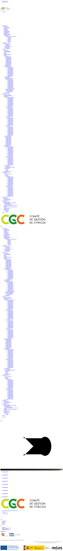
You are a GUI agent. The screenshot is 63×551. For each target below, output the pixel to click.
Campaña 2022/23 (8, 60)
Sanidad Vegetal (7, 165)
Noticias (3, 523)
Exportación (7, 44)
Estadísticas (6, 96)
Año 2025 (9, 240)
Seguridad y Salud (6, 93)
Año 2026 (9, 37)
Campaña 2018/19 (8, 63)
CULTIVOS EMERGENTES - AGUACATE (11, 205)
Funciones (5, 231)
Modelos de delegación (7, 33)
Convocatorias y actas (5, 172)
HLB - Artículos (10, 91)
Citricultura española (7, 43)
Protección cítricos (7, 77)
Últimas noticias (6, 200)
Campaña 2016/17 (8, 65)
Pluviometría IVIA (8, 76)
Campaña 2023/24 (8, 59)
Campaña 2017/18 (8, 64)
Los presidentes (6, 29)
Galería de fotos (6, 198)
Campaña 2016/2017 (11, 88)
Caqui (7, 169)
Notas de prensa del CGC (8, 199)
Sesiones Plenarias (8, 173)
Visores (7, 211)
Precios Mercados (7, 145)
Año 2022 (9, 40)
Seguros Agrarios (7, 370)
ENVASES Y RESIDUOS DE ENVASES (10, 206)
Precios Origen (6, 258)
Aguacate (7, 371)
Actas (5, 375)
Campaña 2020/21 (8, 61)
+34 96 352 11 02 (4, 512)
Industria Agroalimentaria (7, 54)
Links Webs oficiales (9, 204)
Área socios (4, 11)
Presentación (6, 26)
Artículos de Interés (7, 201)
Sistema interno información (6, 529)
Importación (8, 319)
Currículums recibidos (7, 94)
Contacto (3, 212)
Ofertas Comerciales (7, 208)
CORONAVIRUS (7, 203)
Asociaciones (6, 30)
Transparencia (6, 35)
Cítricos (7, 170)
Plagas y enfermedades (10, 90)
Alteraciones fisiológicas (9, 78)
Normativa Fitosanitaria (9, 89)
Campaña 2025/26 (8, 57)
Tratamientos (8, 92)
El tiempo (5, 408)
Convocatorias (6, 399)
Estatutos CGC (6, 235)
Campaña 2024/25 (8, 58)
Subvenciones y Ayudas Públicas (11, 36)
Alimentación (6, 50)
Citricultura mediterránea (8, 46)
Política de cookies (5, 528)
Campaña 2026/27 (10, 67)
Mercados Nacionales (9, 156)
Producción (7, 45)
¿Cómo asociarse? (6, 32)
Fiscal (5, 52)
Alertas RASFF (8, 166)
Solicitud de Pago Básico (7, 171)
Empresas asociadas (7, 31)
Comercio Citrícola (7, 254)
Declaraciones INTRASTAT (8, 95)
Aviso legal (3, 527)
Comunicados (8, 176)
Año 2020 (9, 244)
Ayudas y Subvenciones (7, 51)
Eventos (5, 207)
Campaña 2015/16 (10, 398)
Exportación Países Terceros (10, 97)
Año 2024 (9, 38)
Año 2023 (9, 39)
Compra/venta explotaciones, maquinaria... (10, 202)
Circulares (6, 174)
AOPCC (7, 175)
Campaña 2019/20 (8, 62)
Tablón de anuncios (7, 34)
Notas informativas (9, 186)
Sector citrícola (4, 245)
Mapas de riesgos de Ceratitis (10, 291)
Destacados (4, 403)
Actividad (3, 49)
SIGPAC (6, 412)
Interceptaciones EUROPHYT (10, 167)
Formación (5, 53)
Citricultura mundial (7, 47)
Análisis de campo (9, 66)
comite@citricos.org (5, 1)
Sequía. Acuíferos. (6, 209)
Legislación (7, 413)
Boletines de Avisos (9, 79)
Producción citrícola (7, 268)
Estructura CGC (6, 230)
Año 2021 (9, 41)
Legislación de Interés (7, 338)
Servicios (3, 296)
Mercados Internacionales (10, 146)
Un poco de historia (7, 27)
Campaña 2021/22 (10, 71)
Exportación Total (9, 107)
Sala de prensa (4, 197)
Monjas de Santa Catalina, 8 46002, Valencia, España (10, 510)
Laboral (5, 55)
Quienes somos (4, 25)
